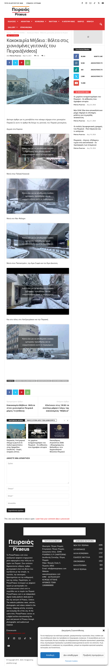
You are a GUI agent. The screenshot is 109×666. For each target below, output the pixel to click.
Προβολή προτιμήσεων (93, 655)
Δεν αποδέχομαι (71, 655)
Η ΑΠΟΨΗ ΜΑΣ (68, 21)
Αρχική (9, 33)
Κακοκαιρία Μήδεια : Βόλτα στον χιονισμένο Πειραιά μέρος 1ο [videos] (21, 408)
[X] (98, 3)
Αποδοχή (50, 655)
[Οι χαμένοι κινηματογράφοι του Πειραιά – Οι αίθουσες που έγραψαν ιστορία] (37, 431)
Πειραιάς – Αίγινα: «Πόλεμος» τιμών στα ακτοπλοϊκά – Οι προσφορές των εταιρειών (86, 142)
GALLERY (11, 27)
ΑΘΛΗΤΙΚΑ (25, 21)
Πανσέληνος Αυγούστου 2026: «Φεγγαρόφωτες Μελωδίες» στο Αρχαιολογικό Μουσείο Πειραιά (57, 446)
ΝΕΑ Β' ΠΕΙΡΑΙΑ (80, 569)
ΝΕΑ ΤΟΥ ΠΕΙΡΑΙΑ (19, 33)
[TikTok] (94, 3)
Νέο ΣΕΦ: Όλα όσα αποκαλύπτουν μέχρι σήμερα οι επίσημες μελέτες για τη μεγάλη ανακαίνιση (88, 114)
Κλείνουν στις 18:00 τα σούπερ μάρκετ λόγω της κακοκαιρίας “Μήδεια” (56, 408)
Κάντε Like (98, 56)
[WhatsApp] (27, 62)
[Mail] (90, 3)
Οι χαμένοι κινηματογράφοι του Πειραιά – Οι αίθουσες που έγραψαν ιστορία (37, 443)
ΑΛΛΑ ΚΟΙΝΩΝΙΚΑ (81, 553)
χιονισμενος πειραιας (60, 381)
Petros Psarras (15, 56)
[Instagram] (86, 3)
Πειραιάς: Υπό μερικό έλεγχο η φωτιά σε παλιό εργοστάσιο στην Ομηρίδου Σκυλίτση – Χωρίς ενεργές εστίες (16, 446)
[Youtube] (102, 3)
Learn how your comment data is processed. (53, 519)
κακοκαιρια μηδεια (43, 381)
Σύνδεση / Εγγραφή (33, 3)
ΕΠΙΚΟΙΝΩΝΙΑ (26, 27)
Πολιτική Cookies (71, 661)
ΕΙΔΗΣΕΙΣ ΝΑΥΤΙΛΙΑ (82, 557)
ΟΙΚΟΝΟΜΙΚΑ (79, 561)
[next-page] (67, 420)
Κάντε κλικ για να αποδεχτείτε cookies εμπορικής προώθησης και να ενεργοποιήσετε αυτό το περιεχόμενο (37, 151)
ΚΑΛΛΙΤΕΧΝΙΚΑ (80, 565)
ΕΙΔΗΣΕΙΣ (12, 21)
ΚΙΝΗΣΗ (90, 21)
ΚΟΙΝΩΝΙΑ (39, 21)
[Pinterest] (21, 62)
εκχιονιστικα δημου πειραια (25, 381)
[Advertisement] (71, 11)
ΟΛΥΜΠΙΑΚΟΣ (79, 549)
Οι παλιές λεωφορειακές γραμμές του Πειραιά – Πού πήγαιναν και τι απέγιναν (88, 128)
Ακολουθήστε (96, 63)
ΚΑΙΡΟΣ (81, 21)
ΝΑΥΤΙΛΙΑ (53, 21)
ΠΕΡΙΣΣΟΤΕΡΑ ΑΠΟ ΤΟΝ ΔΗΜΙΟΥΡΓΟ (41, 420)
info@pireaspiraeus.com (16, 633)
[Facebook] (82, 3)
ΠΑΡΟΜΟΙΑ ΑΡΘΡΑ (16, 420)
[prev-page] (64, 420)
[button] (103, 630)
